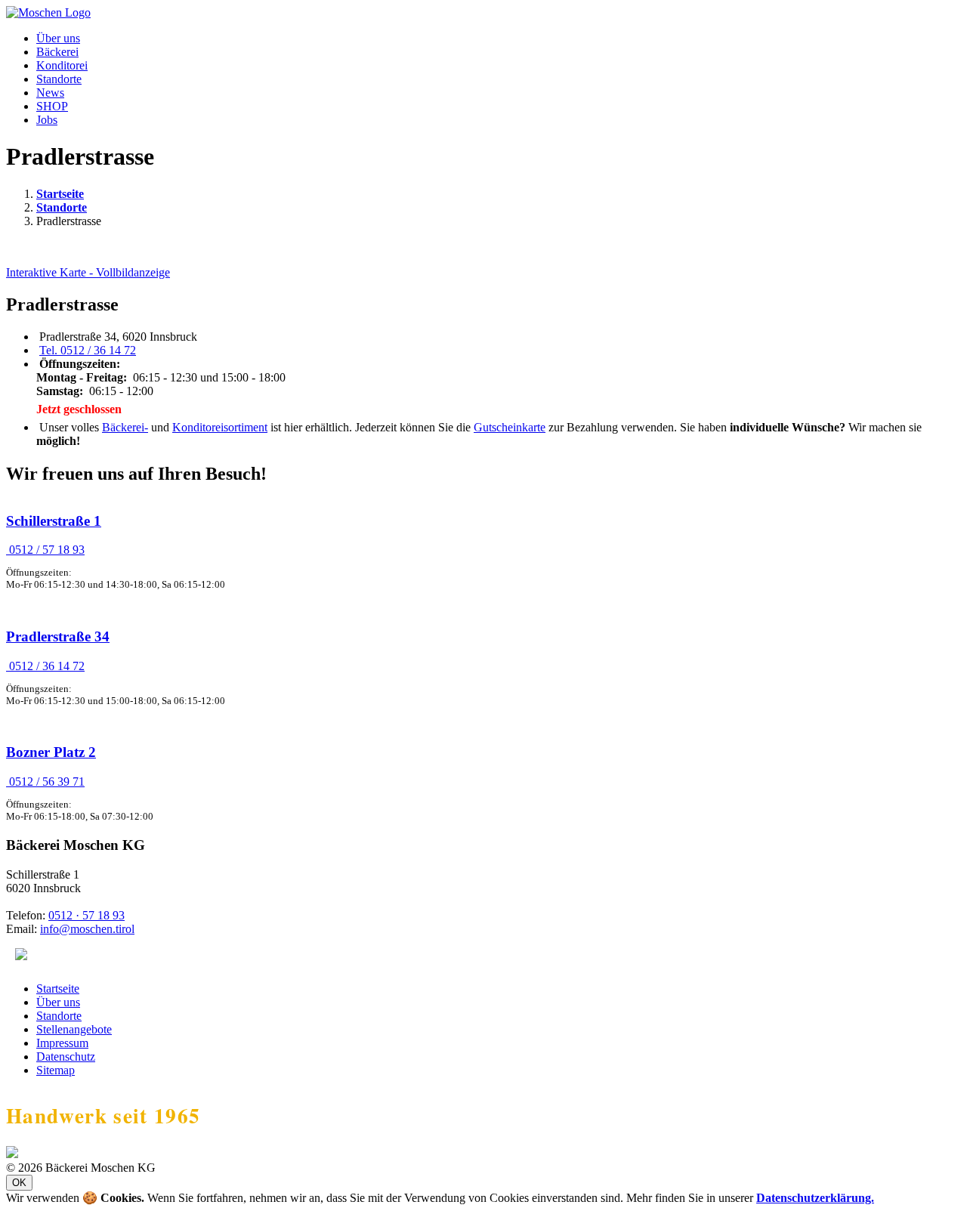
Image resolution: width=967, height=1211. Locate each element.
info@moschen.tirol (87, 928)
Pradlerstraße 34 (58, 636)
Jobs (46, 119)
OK (19, 1182)
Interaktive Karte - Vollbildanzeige (88, 272)
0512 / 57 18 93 (45, 549)
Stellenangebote (74, 1029)
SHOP (52, 106)
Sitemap (55, 1070)
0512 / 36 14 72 (45, 666)
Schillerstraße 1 (53, 521)
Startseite (60, 193)
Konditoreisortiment (219, 427)
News (50, 92)
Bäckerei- (125, 427)
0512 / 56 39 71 (45, 781)
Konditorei (62, 65)
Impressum (62, 1042)
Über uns (58, 38)
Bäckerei (57, 51)
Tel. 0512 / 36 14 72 (87, 350)
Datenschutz (65, 1056)
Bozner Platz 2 (51, 752)
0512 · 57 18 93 (86, 915)
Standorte (59, 79)
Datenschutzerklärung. (815, 1197)
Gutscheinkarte (509, 427)
